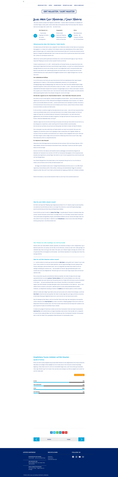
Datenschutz (50, 458)
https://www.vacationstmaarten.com (71, 176)
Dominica (54, 288)
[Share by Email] (66, 432)
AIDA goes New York (33, 461)
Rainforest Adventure (54, 276)
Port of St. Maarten (67, 205)
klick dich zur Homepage (79, 375)
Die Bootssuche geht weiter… (35, 456)
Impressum (50, 456)
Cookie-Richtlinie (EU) (52, 459)
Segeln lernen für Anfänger (35, 466)
